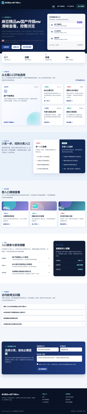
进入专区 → (35, 224)
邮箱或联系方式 (41, 346)
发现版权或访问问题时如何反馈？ (13, 324)
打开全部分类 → (80, 80)
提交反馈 (68, 399)
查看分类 (16, 47)
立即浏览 (6, 47)
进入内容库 (81, 6)
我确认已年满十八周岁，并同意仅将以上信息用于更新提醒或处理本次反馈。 (58, 364)
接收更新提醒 (27, 47)
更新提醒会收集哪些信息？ (11, 318)
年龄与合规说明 (69, 397)
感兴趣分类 (63, 346)
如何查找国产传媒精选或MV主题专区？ (14, 312)
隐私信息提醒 (69, 402)
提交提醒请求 (42, 369)
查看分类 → (6, 224)
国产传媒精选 (61, 6)
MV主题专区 (70, 6)
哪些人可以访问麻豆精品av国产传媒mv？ (15, 306)
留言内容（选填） (41, 354)
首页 (53, 6)
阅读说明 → (63, 224)
